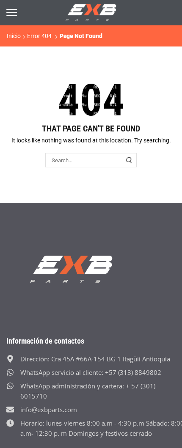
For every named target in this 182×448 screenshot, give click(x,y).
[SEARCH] (129, 160)
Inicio (14, 36)
